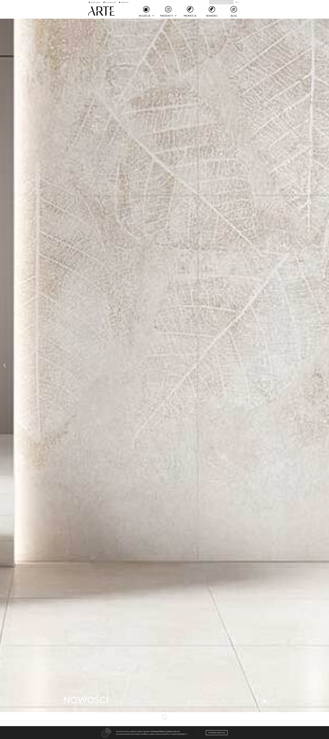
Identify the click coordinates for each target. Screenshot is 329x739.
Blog (234, 15)
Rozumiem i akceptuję (216, 732)
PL (237, 2)
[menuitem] (238, 2)
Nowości (212, 15)
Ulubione (124, 2)
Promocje (190, 15)
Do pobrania (110, 2)
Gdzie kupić (96, 2)
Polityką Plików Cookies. (162, 731)
